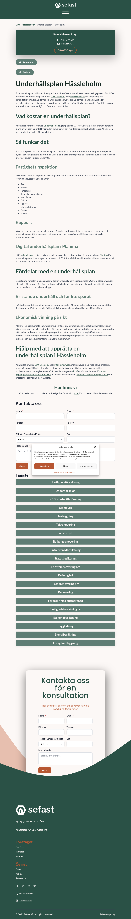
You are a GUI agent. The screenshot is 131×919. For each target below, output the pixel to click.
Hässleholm (29, 24)
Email (70, 411)
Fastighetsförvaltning (66, 482)
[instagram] (23, 886)
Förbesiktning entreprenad (65, 600)
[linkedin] (29, 886)
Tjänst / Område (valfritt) (28, 434)
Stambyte (65, 507)
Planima (104, 255)
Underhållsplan (65, 490)
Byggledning (65, 626)
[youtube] (34, 886)
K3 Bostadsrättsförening (65, 499)
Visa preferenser (87, 466)
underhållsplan (51, 125)
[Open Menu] (65, 13)
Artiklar (19, 873)
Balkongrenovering (65, 541)
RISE (75, 371)
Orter (18, 24)
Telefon (70, 423)
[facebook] (18, 886)
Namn (19, 411)
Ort (68, 434)
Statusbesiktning (65, 558)
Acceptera (44, 466)
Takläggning (65, 516)
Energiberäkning (65, 634)
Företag (19, 423)
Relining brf (65, 575)
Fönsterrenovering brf (65, 567)
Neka (65, 466)
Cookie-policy (59, 472)
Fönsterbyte (65, 533)
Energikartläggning (65, 643)
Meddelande (23, 446)
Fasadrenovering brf (65, 584)
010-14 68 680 (67, 40)
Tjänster (20, 851)
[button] (95, 447)
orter (76, 393)
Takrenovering (65, 524)
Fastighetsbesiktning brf (65, 609)
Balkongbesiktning (65, 617)
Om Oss (20, 847)
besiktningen (29, 255)
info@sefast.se (67, 43)
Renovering (65, 592)
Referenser (21, 878)
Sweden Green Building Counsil (92, 374)
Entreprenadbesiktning (66, 550)
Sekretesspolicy (70, 472)
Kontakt (20, 856)
